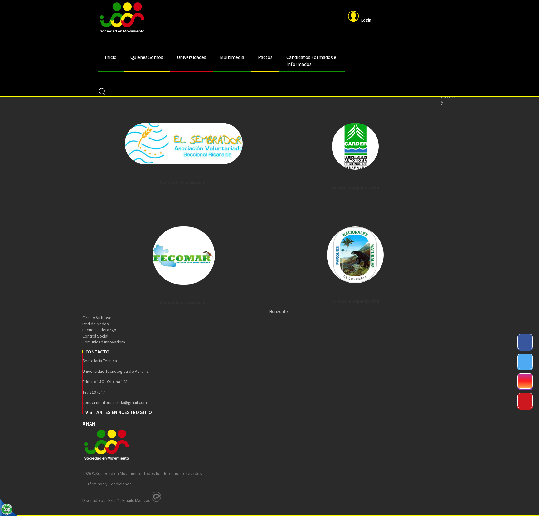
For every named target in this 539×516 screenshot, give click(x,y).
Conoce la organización (184, 182)
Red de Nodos (95, 324)
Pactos (265, 57)
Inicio (111, 57)
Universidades (191, 57)
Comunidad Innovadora (103, 342)
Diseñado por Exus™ (100, 500)
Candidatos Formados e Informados (311, 60)
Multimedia (232, 57)
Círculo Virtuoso (97, 317)
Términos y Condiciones (109, 484)
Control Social (95, 336)
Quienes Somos (146, 57)
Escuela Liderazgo (99, 330)
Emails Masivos (136, 500)
